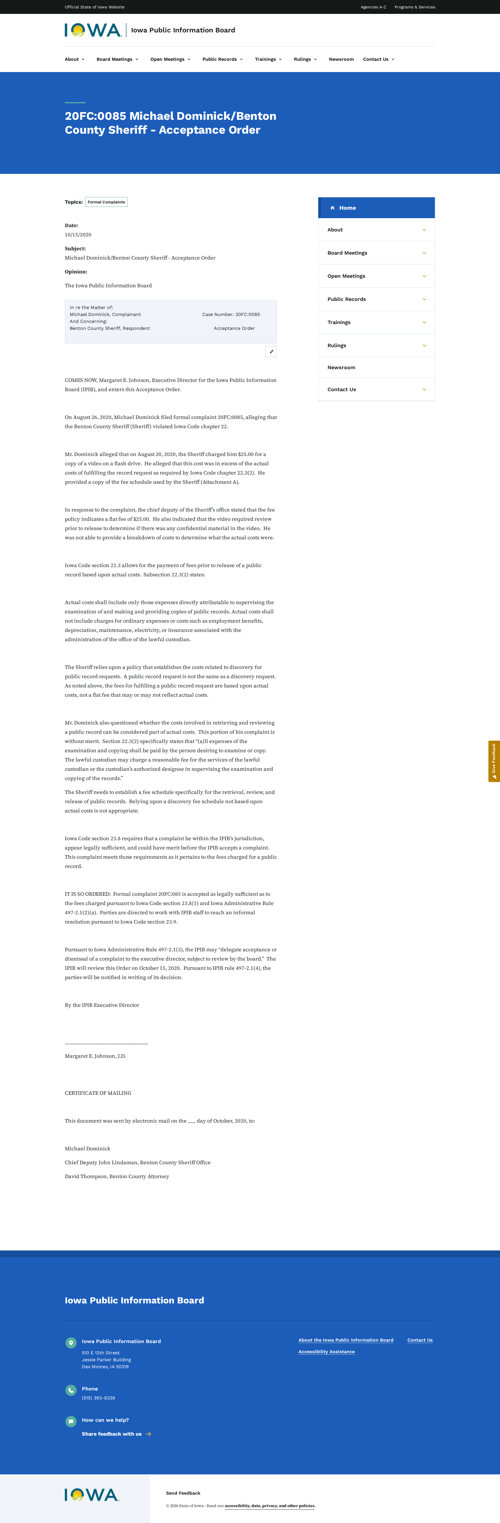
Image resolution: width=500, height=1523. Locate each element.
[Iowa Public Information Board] (94, 30)
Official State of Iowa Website (94, 7)
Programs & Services (415, 7)
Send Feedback (183, 1493)
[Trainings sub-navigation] (280, 59)
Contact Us (420, 1340)
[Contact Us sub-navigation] (393, 59)
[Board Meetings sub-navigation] (137, 59)
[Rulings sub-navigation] (315, 59)
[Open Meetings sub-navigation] (189, 59)
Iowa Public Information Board (183, 30)
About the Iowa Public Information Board (346, 1340)
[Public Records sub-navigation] (241, 59)
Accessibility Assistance (327, 1351)
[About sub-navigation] (83, 59)
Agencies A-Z (373, 7)
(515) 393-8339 (98, 1398)
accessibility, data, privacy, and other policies (270, 1506)
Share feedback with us (112, 1434)
